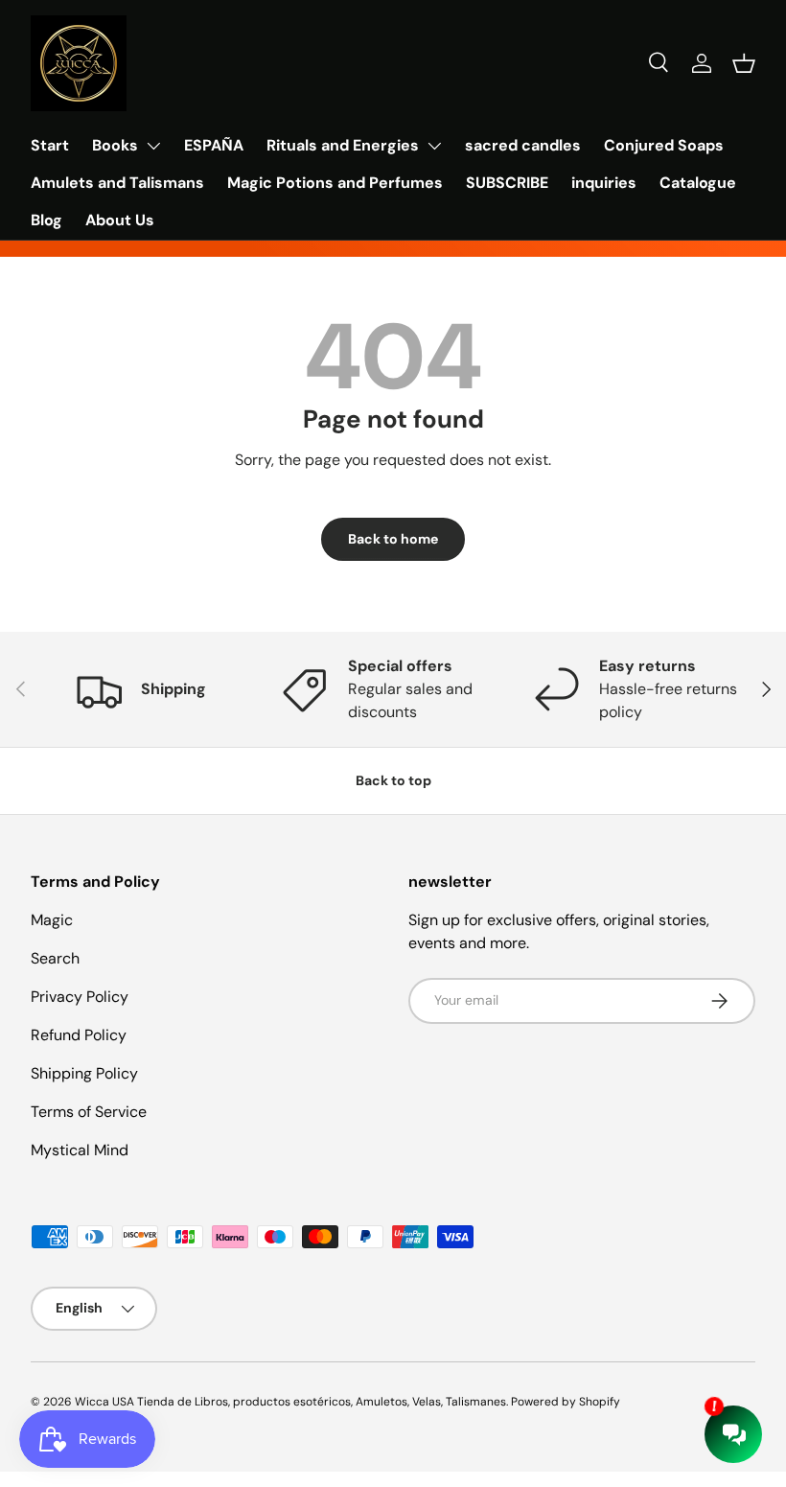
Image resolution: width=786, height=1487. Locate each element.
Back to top (393, 780)
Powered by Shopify (565, 1401)
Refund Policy (79, 1035)
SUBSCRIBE (507, 183)
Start (50, 145)
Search (55, 958)
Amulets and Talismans (117, 183)
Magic (52, 920)
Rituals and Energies (342, 145)
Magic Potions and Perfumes (335, 183)
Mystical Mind (79, 1150)
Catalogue (697, 183)
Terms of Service (89, 1112)
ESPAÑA (213, 145)
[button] (744, 63)
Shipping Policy (84, 1073)
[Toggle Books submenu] (153, 145)
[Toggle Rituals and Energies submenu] (434, 145)
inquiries (603, 183)
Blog (46, 220)
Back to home (393, 538)
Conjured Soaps (664, 145)
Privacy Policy (79, 997)
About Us (119, 220)
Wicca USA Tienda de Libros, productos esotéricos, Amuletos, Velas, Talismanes (290, 1401)
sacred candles (523, 145)
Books (115, 145)
